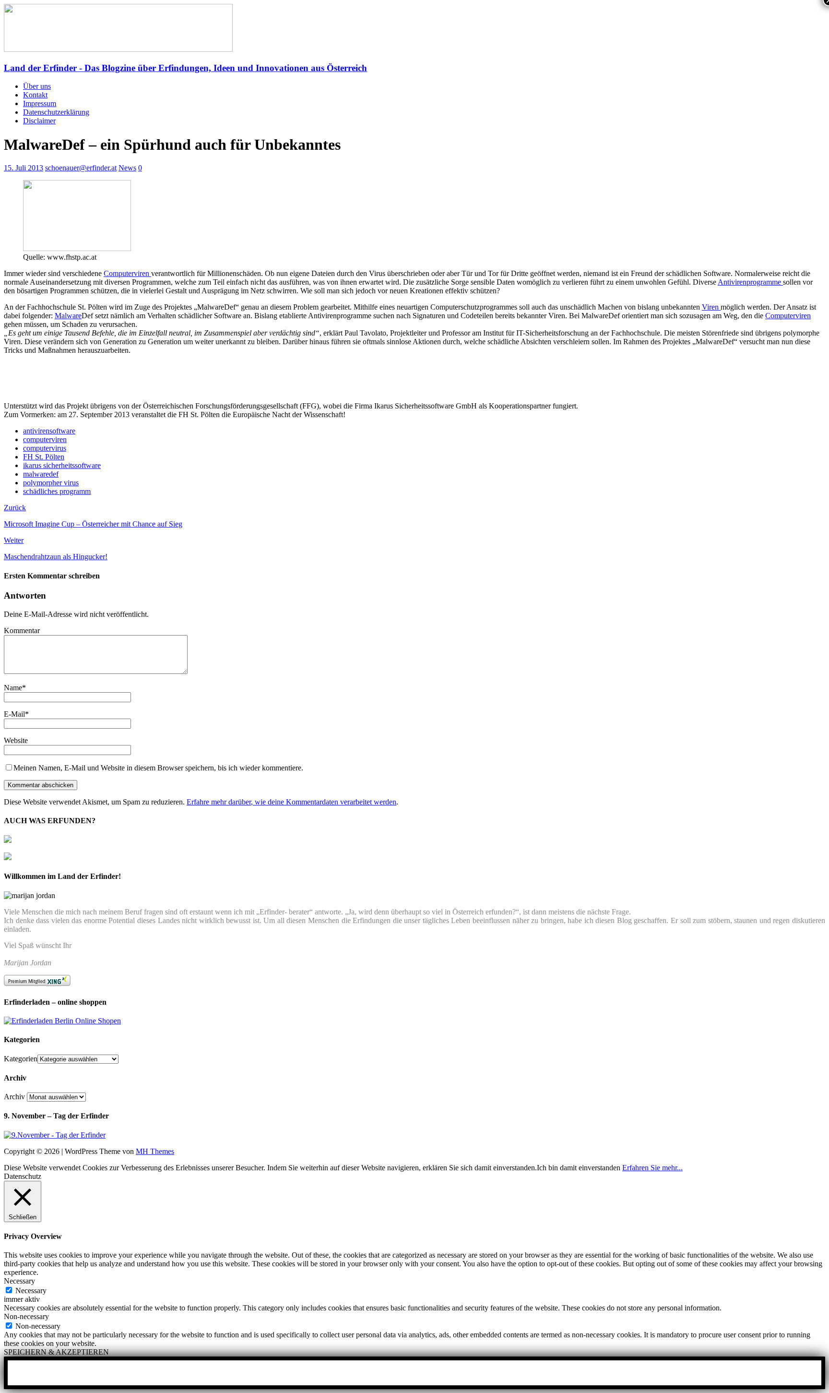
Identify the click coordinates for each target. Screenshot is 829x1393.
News (127, 168)
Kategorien (20, 1059)
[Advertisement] (116, 377)
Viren (711, 307)
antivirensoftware (49, 431)
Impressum (39, 103)
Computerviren (127, 273)
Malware (68, 316)
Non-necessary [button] (26, 1316)
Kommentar (22, 630)
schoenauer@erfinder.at (81, 168)
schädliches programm (57, 491)
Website (16, 740)
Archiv (14, 1097)
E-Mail (14, 714)
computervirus (44, 448)
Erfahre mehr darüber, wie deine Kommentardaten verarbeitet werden (291, 802)
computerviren (45, 439)
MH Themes (155, 1151)
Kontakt (35, 95)
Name (13, 688)
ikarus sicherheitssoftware (62, 465)
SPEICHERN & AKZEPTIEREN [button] (56, 1352)
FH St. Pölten (43, 457)
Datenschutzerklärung (56, 112)
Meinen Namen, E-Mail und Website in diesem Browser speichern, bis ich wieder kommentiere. (158, 768)
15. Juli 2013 (23, 168)
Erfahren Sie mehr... (652, 1168)
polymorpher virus (51, 483)
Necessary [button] (19, 1281)
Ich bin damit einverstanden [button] (578, 1168)
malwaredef (41, 474)
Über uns (37, 86)
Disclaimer (39, 121)
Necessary (31, 1290)
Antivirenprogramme (750, 282)
